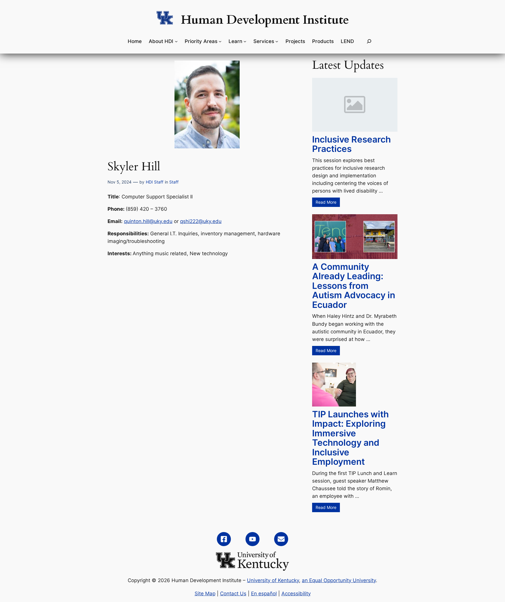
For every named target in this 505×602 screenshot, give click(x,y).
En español (264, 593)
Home (135, 41)
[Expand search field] (369, 41)
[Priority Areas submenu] (220, 41)
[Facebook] (224, 539)
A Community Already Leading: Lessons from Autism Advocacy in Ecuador (353, 285)
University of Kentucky (273, 580)
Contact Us (233, 593)
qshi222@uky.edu (201, 221)
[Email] (281, 539)
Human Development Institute (265, 20)
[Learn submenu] (244, 41)
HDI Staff (154, 181)
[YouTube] (252, 539)
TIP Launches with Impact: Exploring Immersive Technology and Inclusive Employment (350, 438)
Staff (174, 181)
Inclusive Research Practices (351, 144)
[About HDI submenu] (176, 41)
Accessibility (296, 593)
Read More (326, 202)
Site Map (205, 593)
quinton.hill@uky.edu (148, 221)
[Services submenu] (276, 41)
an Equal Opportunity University (339, 580)
